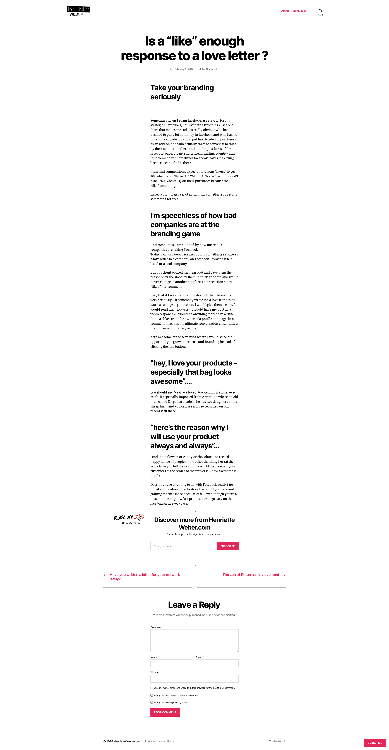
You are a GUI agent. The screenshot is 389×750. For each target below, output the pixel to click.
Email (200, 657)
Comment (156, 627)
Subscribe (227, 546)
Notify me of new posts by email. (171, 702)
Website (154, 672)
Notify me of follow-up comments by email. (176, 695)
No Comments (210, 69)
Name (154, 657)
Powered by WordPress (159, 741)
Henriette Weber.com (127, 741)
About (285, 10)
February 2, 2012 (184, 69)
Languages (299, 10)
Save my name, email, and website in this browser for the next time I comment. (194, 688)
